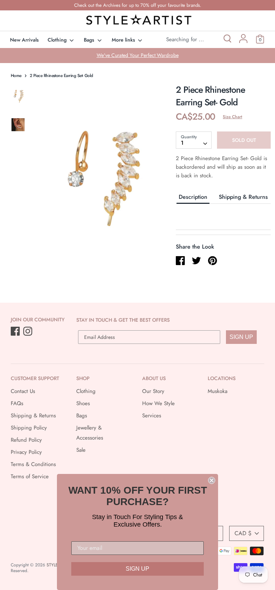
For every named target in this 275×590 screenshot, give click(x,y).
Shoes (83, 403)
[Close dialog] (211, 480)
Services (151, 415)
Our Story (153, 391)
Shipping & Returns (243, 197)
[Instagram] (28, 331)
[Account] (243, 41)
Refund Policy (26, 440)
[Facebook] (16, 331)
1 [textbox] (182, 143)
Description (193, 197)
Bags (90, 39)
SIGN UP (241, 337)
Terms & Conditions (33, 464)
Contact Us (23, 391)
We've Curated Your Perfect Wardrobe (138, 55)
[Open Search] (227, 40)
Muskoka (217, 391)
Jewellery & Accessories (89, 433)
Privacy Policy (26, 452)
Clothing (58, 39)
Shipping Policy (29, 428)
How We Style (158, 403)
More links (124, 39)
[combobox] (194, 140)
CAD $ (243, 533)
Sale (81, 450)
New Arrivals (24, 39)
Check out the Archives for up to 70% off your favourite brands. (137, 5)
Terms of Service (30, 476)
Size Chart (232, 117)
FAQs (17, 403)
